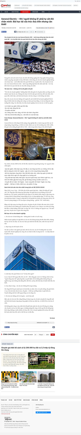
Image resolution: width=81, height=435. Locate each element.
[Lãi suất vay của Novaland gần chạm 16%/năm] (28, 376)
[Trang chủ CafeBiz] (1, 11)
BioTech (75, 5)
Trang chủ (4, 400)
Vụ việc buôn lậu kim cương (21, 8)
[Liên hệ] (15, 32)
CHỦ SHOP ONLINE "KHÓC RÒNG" (42, 5)
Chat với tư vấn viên (42, 412)
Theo (29, 322)
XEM (53, 334)
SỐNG (43, 11)
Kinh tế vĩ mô (17, 400)
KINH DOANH (25, 11)
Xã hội (10, 400)
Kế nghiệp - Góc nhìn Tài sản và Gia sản (62, 5)
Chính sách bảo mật (5, 413)
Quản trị (29, 28)
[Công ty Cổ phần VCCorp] (8, 419)
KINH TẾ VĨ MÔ (15, 11)
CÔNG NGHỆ (35, 11)
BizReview (17, 5)
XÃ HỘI (6, 11)
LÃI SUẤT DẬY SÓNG (27, 5)
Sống (41, 400)
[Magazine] (2, 1)
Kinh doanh (22, 28)
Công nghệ (35, 400)
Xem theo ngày (28, 334)
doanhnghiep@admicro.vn (44, 409)
